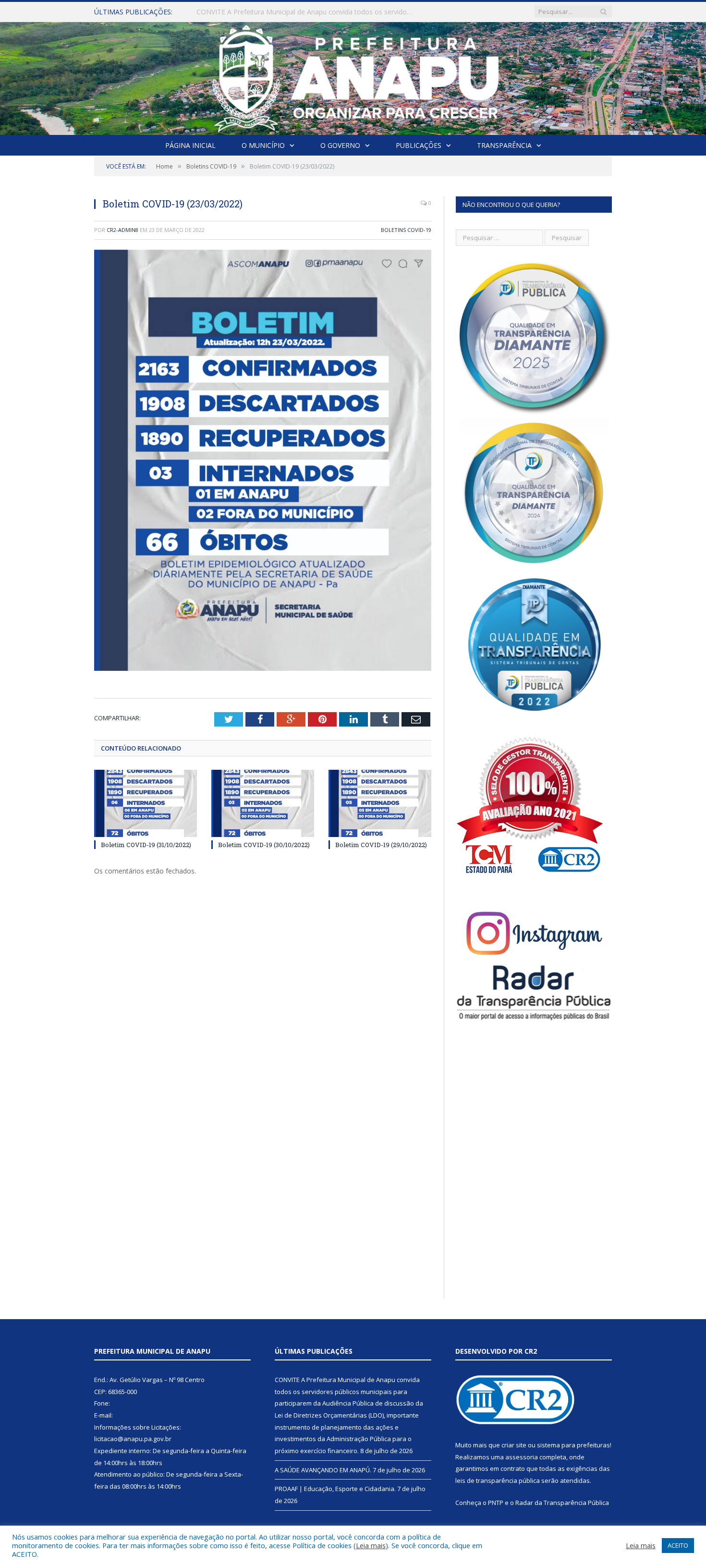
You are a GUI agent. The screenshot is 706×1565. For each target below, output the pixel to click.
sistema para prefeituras (573, 1445)
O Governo (340, 145)
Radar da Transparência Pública (562, 1502)
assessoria (521, 1457)
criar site (513, 1445)
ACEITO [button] (678, 1545)
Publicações (418, 145)
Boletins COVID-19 (406, 229)
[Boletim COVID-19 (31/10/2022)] (145, 803)
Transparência (504, 145)
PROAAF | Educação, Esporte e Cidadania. (335, 1488)
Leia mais (371, 1545)
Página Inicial (190, 145)
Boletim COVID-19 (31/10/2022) (146, 844)
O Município (263, 145)
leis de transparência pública (497, 1480)
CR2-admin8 (122, 229)
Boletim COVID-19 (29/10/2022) (381, 844)
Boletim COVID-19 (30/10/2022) (264, 844)
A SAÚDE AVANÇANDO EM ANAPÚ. (251, 12)
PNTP (495, 1502)
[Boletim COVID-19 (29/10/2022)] (380, 803)
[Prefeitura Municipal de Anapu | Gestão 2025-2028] (353, 76)
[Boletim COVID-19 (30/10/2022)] (262, 803)
